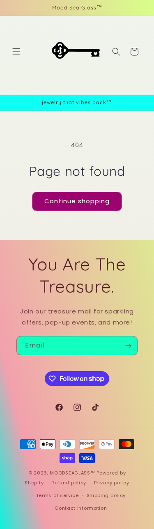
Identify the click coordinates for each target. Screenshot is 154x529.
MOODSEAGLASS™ (73, 473)
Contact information (81, 508)
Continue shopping (77, 201)
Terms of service (57, 495)
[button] (16, 52)
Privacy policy (111, 482)
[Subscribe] (128, 345)
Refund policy (68, 482)
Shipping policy (106, 495)
